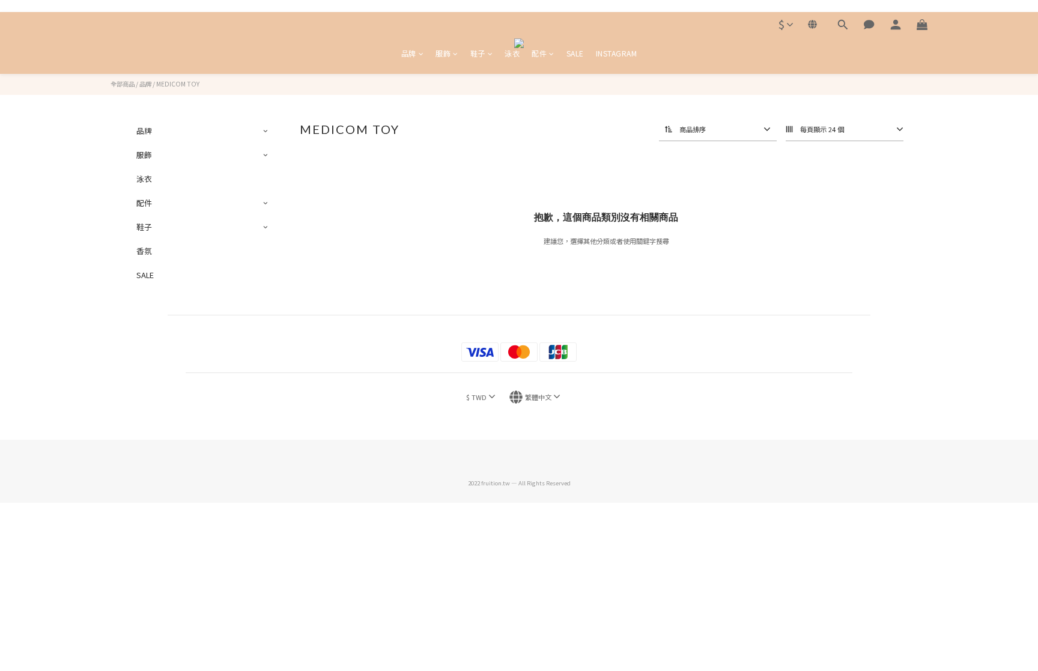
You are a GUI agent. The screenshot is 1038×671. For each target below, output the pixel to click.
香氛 (144, 251)
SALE (575, 53)
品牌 (408, 53)
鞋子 (477, 53)
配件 (539, 53)
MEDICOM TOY (177, 83)
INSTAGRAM (616, 53)
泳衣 (512, 53)
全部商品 (123, 83)
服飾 (443, 53)
